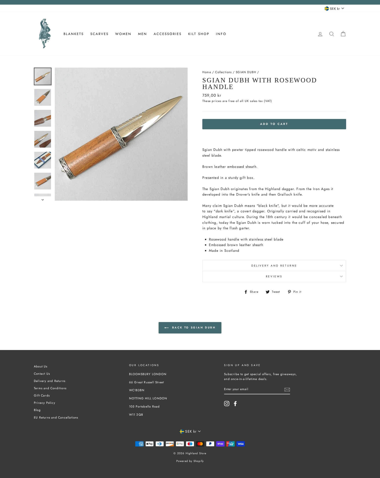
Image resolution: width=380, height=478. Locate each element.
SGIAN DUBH (246, 72)
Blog (37, 410)
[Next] (42, 198)
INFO (221, 33)
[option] (121, 134)
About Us (41, 366)
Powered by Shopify (190, 461)
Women (123, 33)
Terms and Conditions (50, 388)
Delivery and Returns (274, 266)
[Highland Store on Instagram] (226, 403)
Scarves (99, 33)
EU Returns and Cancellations (56, 417)
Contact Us (42, 373)
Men (142, 33)
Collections (223, 72)
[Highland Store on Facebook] (235, 403)
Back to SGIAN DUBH (193, 327)
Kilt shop (198, 33)
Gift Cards (42, 395)
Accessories (168, 33)
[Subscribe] (287, 389)
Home (206, 72)
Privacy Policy (44, 402)
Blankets (74, 33)
